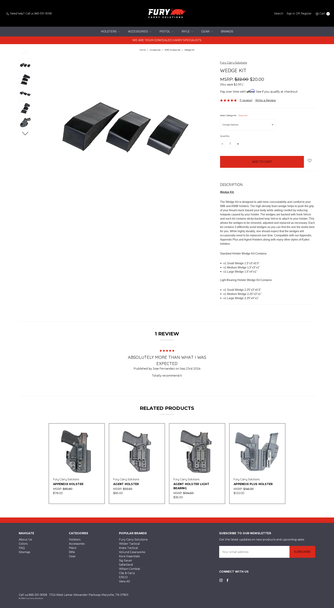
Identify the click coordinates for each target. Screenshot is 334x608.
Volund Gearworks (132, 552)
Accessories (138, 31)
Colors (23, 543)
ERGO (123, 577)
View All (124, 581)
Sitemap (24, 552)
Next (25, 133)
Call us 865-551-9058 (33, 594)
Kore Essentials (129, 556)
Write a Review (265, 100)
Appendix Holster (68, 484)
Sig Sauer (125, 560)
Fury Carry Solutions (133, 539)
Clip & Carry (127, 573)
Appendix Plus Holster (253, 484)
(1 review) (246, 100)
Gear (205, 31)
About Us (25, 539)
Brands (227, 31)
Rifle (186, 31)
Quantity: (225, 136)
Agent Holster (126, 484)
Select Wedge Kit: (233, 115)
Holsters (109, 31)
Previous (25, 52)
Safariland (126, 564)
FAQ (22, 548)
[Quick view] (98, 429)
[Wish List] (98, 437)
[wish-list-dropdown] (309, 161)
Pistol (165, 31)
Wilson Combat (129, 569)
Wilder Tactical (129, 543)
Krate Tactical (128, 548)
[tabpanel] (77, 463)
